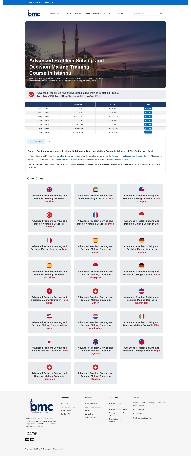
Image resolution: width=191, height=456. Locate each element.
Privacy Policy (66, 410)
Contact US (118, 13)
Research (88, 410)
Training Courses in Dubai (118, 409)
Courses (66, 13)
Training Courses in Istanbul (65, 159)
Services (78, 13)
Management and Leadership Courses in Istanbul (131, 156)
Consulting (89, 414)
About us (64, 403)
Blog (88, 13)
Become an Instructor (101, 13)
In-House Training (91, 418)
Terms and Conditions (69, 407)
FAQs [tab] (49, 141)
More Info (148, 108)
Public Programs (91, 403)
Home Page (54, 13)
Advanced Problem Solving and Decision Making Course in (49, 198)
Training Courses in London (116, 404)
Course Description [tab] (36, 141)
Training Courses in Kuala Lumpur (118, 414)
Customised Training (92, 407)
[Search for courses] (161, 13)
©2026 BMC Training (41, 449)
